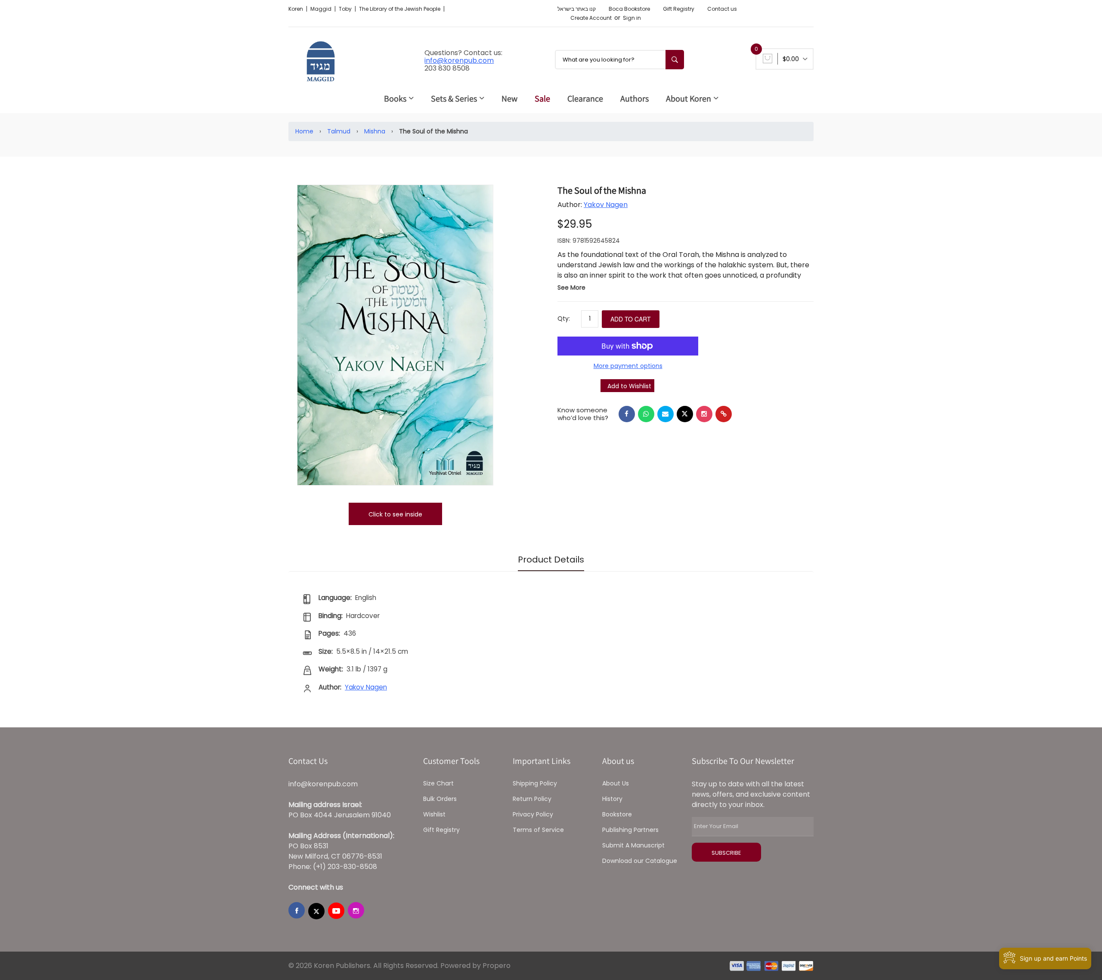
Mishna (374, 131)
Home (304, 131)
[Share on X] (685, 414)
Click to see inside (395, 514)
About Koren (688, 98)
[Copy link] (723, 414)
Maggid (321, 8)
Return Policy (532, 799)
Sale (542, 98)
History (612, 799)
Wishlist (434, 814)
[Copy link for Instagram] (704, 414)
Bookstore (617, 814)
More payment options (628, 366)
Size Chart (438, 783)
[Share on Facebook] (627, 414)
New (509, 98)
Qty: (563, 318)
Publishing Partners (630, 829)
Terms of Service (538, 829)
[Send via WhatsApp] (646, 414)
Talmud (338, 131)
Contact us (722, 8)
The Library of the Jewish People (400, 8)
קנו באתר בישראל (576, 8)
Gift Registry (678, 8)
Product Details (551, 559)
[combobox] (619, 59)
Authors (634, 98)
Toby (346, 8)
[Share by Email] (665, 414)
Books (395, 98)
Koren (296, 8)
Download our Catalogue (639, 860)
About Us (615, 783)
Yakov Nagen (606, 205)
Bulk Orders (440, 799)
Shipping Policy (535, 783)
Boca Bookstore (629, 8)
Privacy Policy (533, 814)
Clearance (585, 98)
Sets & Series (454, 98)
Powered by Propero (475, 966)
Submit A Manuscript (633, 845)
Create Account (591, 18)
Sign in (632, 18)
